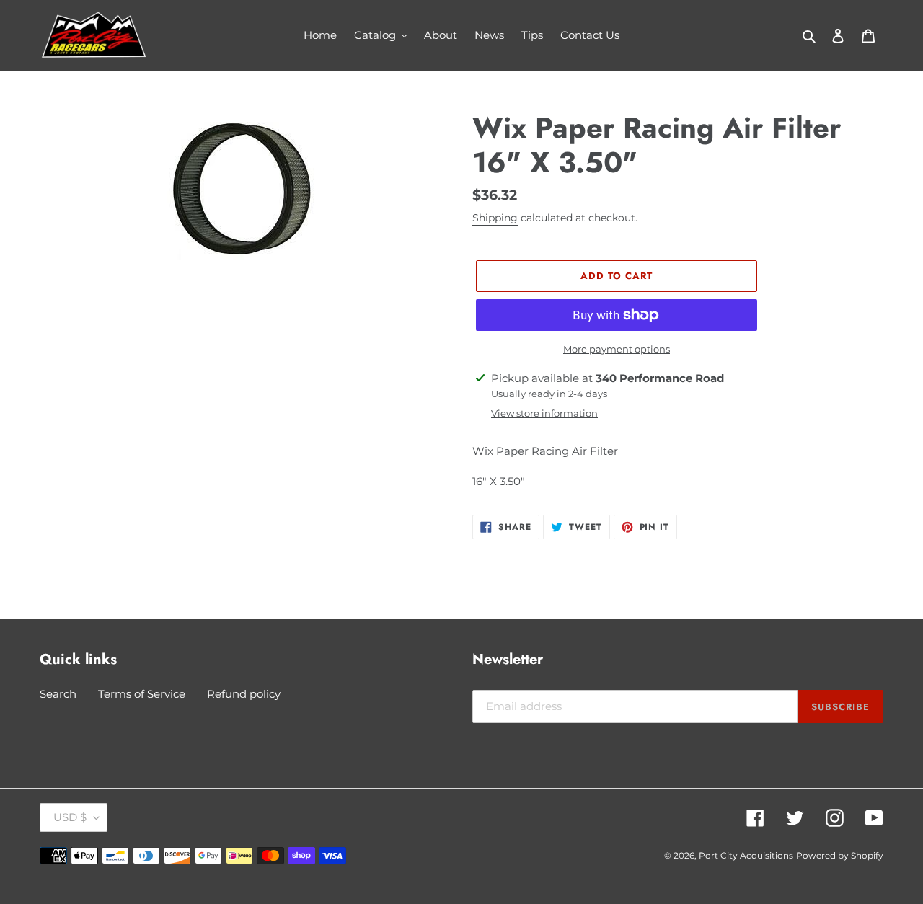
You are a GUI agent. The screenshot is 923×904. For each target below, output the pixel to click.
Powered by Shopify (839, 855)
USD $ (70, 817)
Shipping (495, 217)
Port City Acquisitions (746, 855)
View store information (544, 413)
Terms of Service (141, 694)
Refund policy (244, 694)
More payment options (616, 349)
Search (58, 694)
